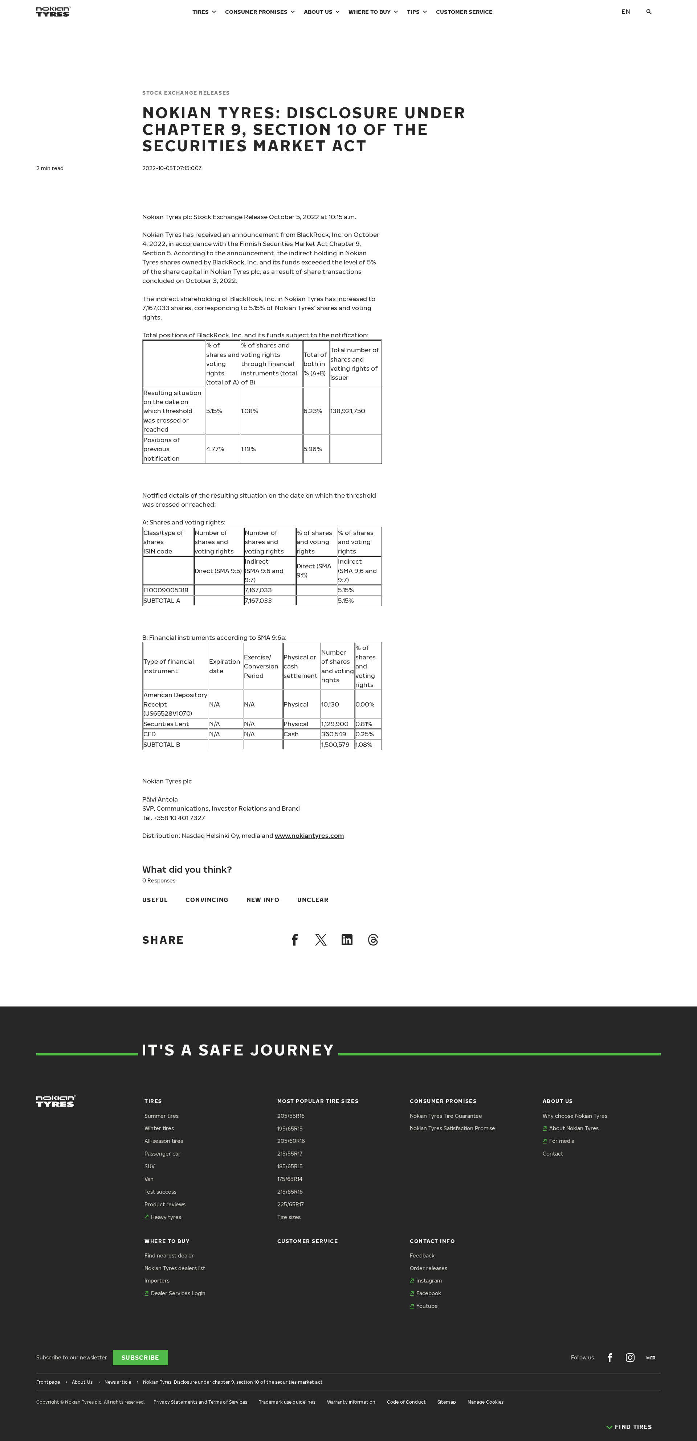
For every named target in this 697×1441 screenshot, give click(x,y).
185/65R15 (290, 1166)
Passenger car (162, 1153)
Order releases (428, 1268)
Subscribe (140, 1357)
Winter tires (159, 1128)
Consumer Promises (256, 11)
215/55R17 (289, 1153)
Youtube (427, 1306)
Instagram (429, 1280)
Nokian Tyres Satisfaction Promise (452, 1128)
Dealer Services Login (178, 1293)
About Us (318, 11)
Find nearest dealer (169, 1255)
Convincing (207, 899)
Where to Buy (369, 11)
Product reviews (165, 1204)
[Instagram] (630, 1357)
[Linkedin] (347, 939)
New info (263, 899)
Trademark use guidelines (287, 1402)
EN (625, 11)
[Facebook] (294, 939)
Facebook (428, 1293)
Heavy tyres (166, 1217)
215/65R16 (290, 1192)
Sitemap (446, 1402)
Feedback (422, 1255)
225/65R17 (290, 1204)
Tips (413, 11)
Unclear (313, 899)
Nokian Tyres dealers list (174, 1268)
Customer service (464, 11)
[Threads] (373, 939)
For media (561, 1141)
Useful (155, 899)
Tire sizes (289, 1217)
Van (149, 1179)
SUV (149, 1166)
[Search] (649, 11)
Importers (157, 1280)
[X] (321, 939)
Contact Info (432, 1241)
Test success (160, 1192)
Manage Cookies (486, 1402)
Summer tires (161, 1116)
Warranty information (351, 1402)
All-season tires (163, 1141)
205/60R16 (291, 1141)
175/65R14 (289, 1179)
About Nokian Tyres (574, 1128)
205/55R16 (291, 1116)
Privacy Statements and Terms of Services (200, 1402)
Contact (553, 1153)
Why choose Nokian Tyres (575, 1116)
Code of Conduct (406, 1402)
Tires (200, 11)
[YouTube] (650, 1357)
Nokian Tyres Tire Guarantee (446, 1116)
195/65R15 (290, 1128)
